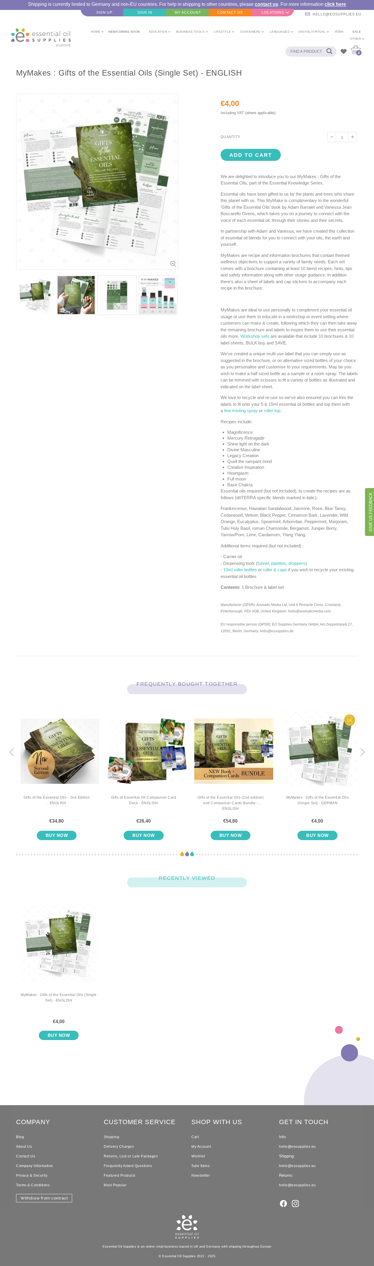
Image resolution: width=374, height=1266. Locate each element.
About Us (24, 1147)
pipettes (278, 563)
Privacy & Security (31, 1175)
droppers (296, 563)
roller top (272, 410)
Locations (273, 13)
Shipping (111, 1137)
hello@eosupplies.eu (337, 14)
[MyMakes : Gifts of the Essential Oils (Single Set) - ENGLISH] (59, 948)
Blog (20, 1137)
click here (335, 4)
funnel (263, 563)
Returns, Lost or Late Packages (131, 1156)
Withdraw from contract (44, 1198)
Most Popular (115, 1185)
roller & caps (275, 569)
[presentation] (11, 752)
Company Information (34, 1166)
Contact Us (25, 1156)
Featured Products (120, 1175)
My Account (201, 1147)
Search (329, 51)
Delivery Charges (119, 1147)
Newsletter (200, 1175)
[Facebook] (283, 1203)
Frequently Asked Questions (128, 1166)
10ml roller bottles (240, 569)
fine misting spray (241, 410)
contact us (266, 4)
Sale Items (200, 1166)
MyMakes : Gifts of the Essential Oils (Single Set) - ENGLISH (59, 997)
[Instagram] (295, 1203)
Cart (195, 1137)
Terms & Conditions (33, 1185)
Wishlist (198, 1156)
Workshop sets (254, 336)
